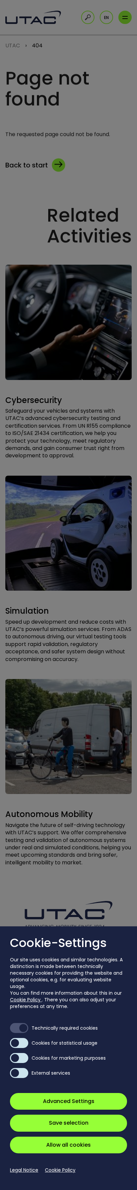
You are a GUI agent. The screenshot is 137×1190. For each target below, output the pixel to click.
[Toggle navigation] (125, 17)
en (106, 17)
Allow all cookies (68, 1145)
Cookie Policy (26, 999)
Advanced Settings (68, 1101)
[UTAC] (35, 17)
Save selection (68, 1123)
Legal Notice (24, 1170)
